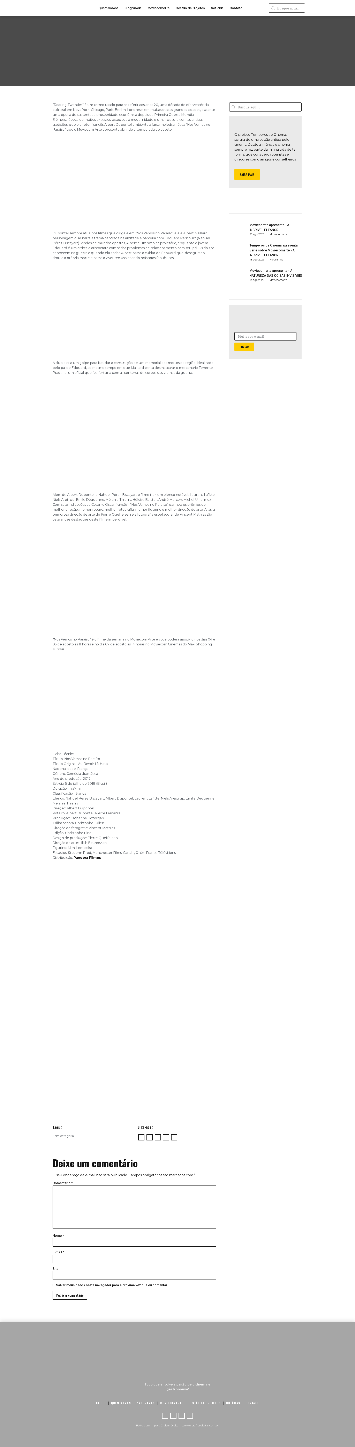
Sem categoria (63, 1136)
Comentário (63, 1183)
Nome (58, 1235)
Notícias (217, 8)
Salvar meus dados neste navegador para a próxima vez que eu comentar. (112, 1285)
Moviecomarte (158, 8)
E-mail (58, 1252)
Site (55, 1268)
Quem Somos (108, 8)
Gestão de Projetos (190, 8)
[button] (247, 174)
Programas (133, 8)
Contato (236, 8)
